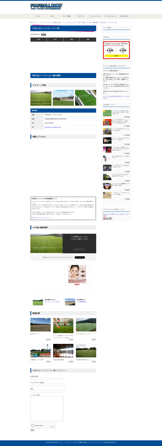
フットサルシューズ (110, 16)
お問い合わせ (124, 16)
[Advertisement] (101, 7)
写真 (38, 39)
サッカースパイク (95, 16)
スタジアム (81, 16)
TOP (56, 22)
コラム (52, 16)
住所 (55, 39)
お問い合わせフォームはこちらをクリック (41, 217)
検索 (88, 39)
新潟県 (43, 34)
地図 (71, 39)
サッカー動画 (67, 16)
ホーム (38, 16)
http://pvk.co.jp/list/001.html (53, 127)
